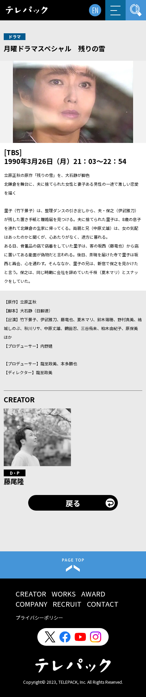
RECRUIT (67, 604)
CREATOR (31, 594)
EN (95, 10)
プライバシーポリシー (39, 617)
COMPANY (31, 604)
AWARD (93, 594)
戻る (73, 502)
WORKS (64, 594)
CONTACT (102, 604)
